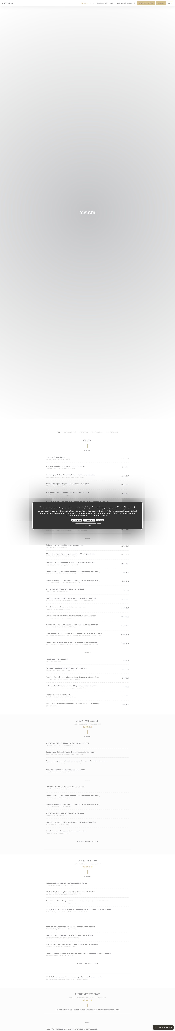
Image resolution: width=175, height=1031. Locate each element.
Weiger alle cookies (89, 520)
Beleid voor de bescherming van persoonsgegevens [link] (88, 523)
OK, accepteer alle (76, 520)
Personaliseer (100, 520)
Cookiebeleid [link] (87, 525)
